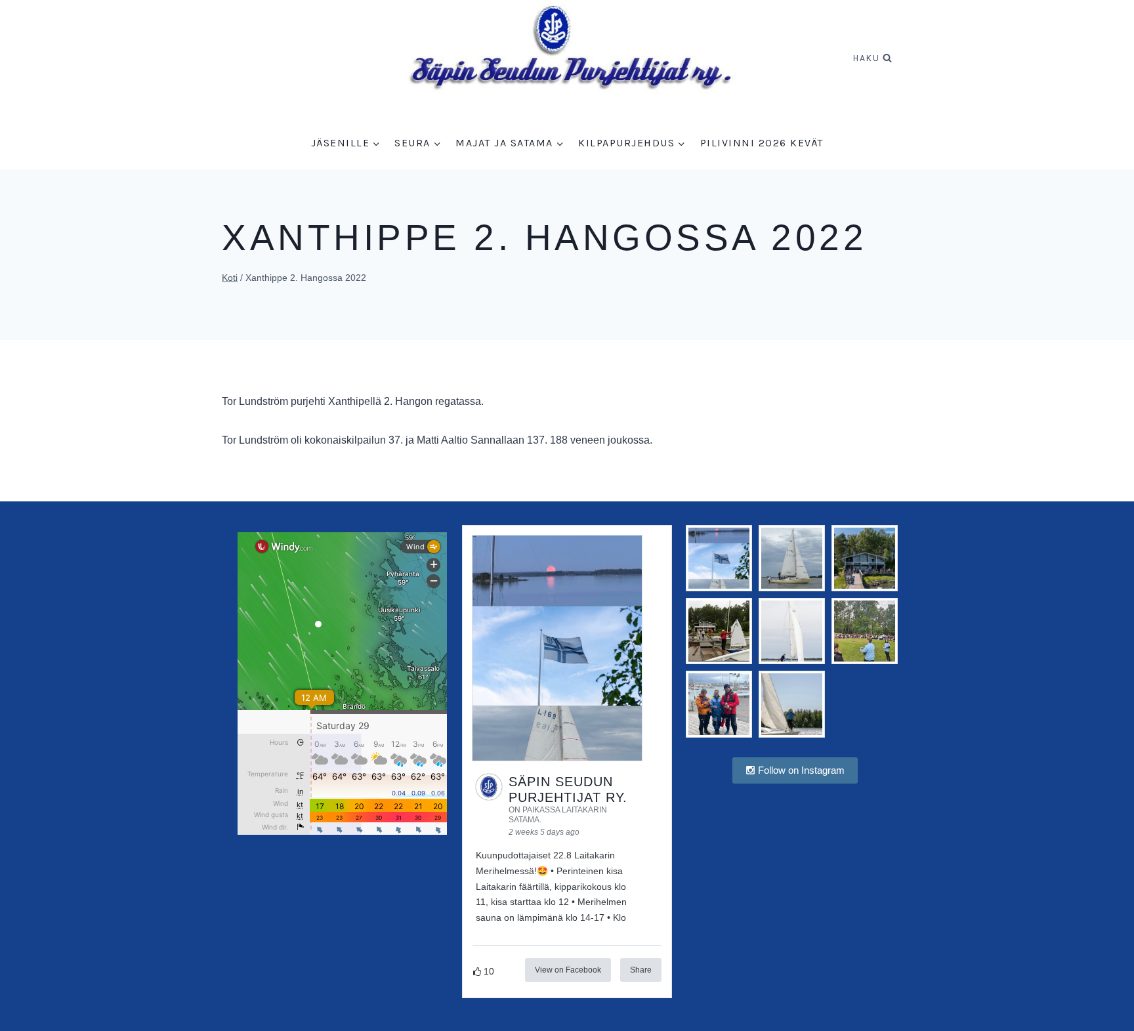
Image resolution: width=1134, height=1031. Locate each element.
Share (641, 970)
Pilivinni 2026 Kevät (762, 143)
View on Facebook (568, 970)
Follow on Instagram (800, 770)
